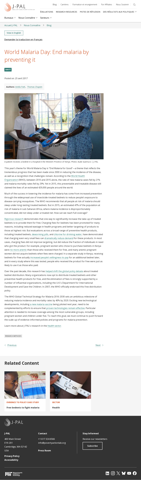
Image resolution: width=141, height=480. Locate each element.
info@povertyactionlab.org (52, 442)
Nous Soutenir (122, 4)
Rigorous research (14, 218)
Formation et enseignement (85, 4)
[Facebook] (135, 473)
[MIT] (13, 474)
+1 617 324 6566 (46, 438)
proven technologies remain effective (65, 308)
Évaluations (46, 11)
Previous (12, 345)
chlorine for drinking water (68, 234)
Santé (8, 69)
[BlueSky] (124, 473)
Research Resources (66, 11)
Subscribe (92, 445)
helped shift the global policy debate (64, 271)
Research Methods (13, 336)
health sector (54, 325)
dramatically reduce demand (58, 238)
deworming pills (40, 234)
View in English (14, 33)
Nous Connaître (26, 18)
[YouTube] (129, 473)
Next (98, 345)
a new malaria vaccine (41, 304)
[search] (134, 4)
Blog (55, 4)
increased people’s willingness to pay (49, 257)
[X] (118, 473)
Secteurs (44, 18)
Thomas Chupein (34, 87)
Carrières (65, 4)
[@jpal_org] (113, 473)
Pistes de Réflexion (90, 11)
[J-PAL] (19, 7)
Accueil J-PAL (10, 25)
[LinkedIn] (107, 473)
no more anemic (18, 249)
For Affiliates (106, 4)
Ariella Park (20, 87)
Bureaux (8, 18)
